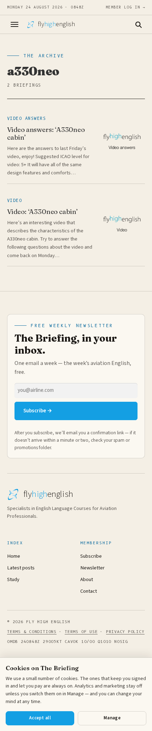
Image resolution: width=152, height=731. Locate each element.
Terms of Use (81, 631)
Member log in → (125, 7)
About (86, 579)
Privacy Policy (125, 631)
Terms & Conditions (32, 631)
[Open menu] (14, 24)
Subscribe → (37, 410)
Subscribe (91, 556)
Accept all (40, 718)
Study (13, 579)
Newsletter (92, 568)
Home (13, 556)
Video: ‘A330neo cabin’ (42, 211)
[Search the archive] (138, 24)
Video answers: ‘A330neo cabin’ (46, 133)
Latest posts (21, 568)
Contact (88, 591)
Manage (112, 718)
